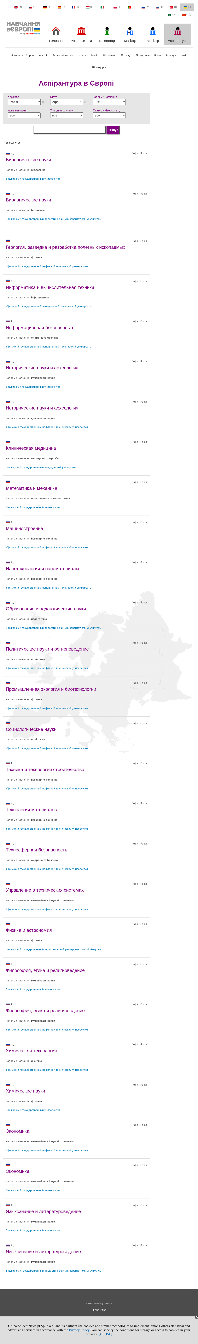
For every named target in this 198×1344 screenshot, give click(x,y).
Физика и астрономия (29, 930)
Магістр (130, 41)
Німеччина (109, 55)
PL (119, 7)
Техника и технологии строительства (45, 769)
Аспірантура (178, 41)
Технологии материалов (31, 809)
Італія (94, 55)
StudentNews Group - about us (99, 1303)
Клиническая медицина (31, 448)
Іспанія (82, 55)
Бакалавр (107, 41)
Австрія (43, 55)
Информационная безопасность (40, 327)
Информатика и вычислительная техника (50, 287)
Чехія (184, 55)
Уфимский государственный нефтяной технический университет (47, 266)
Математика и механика (31, 488)
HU (92, 7)
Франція (171, 55)
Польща (126, 55)
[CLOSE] (105, 1334)
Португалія (143, 55)
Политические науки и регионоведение (47, 649)
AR (173, 14)
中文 (188, 14)
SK (161, 7)
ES (63, 7)
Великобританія (63, 55)
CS (34, 7)
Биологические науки (28, 159)
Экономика (17, 1131)
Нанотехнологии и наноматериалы (42, 568)
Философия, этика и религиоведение (45, 970)
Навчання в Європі (22, 55)
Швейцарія (99, 67)
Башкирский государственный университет (33, 178)
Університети (81, 41)
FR (77, 7)
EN (20, 7)
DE (49, 7)
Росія (157, 55)
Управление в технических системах (45, 890)
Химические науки (25, 1090)
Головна (56, 41)
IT (106, 7)
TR (175, 7)
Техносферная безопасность (36, 849)
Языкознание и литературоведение (43, 1211)
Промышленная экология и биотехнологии (51, 689)
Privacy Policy (79, 1330)
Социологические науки (31, 729)
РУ (147, 7)
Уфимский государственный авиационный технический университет (49, 306)
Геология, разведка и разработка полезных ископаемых (65, 247)
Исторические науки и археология (42, 367)
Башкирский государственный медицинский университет (42, 467)
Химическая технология (31, 1050)
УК (189, 7)
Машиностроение (24, 528)
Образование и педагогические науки (46, 608)
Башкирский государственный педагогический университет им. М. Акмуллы (54, 218)
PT (133, 7)
